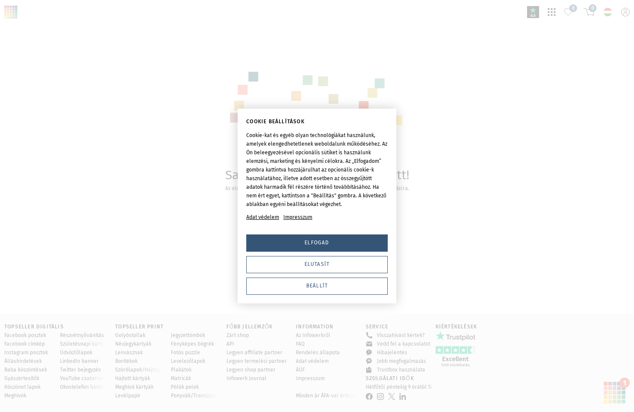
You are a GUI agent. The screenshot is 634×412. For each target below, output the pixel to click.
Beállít (317, 286)
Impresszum (297, 217)
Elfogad (316, 243)
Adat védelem (262, 217)
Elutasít (317, 264)
